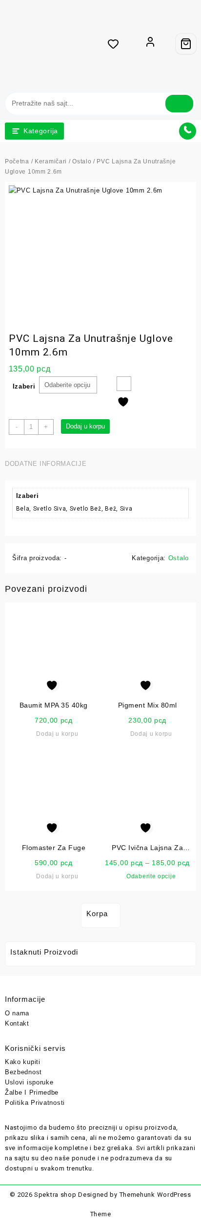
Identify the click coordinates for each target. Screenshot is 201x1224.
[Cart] (186, 44)
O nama (17, 1013)
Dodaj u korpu (85, 426)
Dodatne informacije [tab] (45, 463)
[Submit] (179, 103)
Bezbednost (23, 1072)
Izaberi (24, 386)
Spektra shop (55, 1194)
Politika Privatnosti (35, 1102)
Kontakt (17, 1023)
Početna (17, 161)
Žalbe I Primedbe (32, 1092)
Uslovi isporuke (29, 1082)
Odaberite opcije (151, 876)
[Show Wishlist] (116, 44)
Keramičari (51, 161)
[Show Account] (150, 44)
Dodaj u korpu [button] (57, 733)
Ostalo (81, 161)
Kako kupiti (22, 1061)
